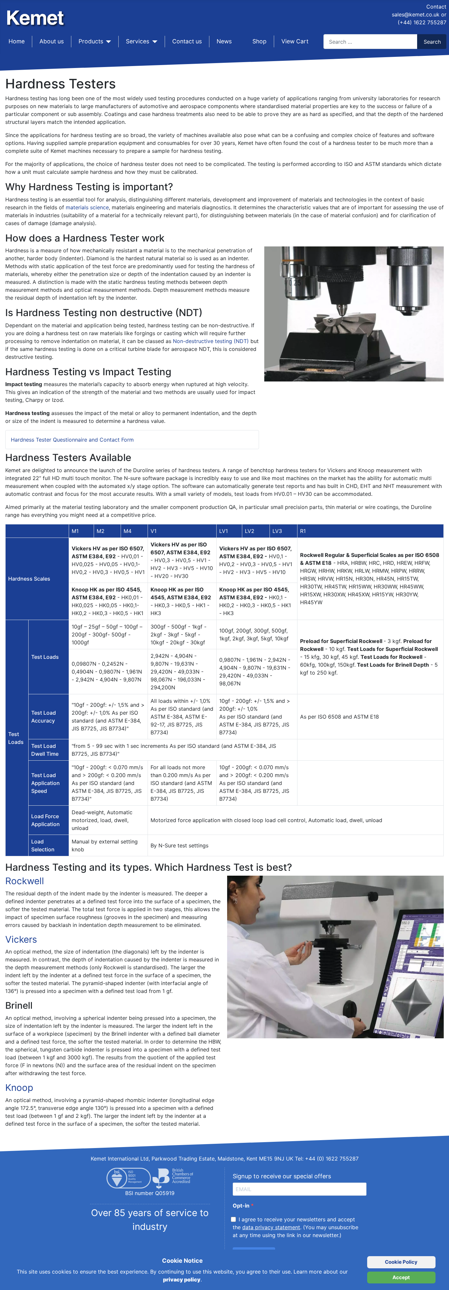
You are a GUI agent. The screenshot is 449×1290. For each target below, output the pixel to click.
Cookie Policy (401, 1262)
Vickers (21, 939)
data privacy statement (271, 1227)
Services (137, 41)
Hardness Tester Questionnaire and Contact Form (72, 439)
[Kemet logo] (37, 12)
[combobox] (370, 41)
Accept (401, 1277)
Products (91, 41)
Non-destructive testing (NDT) (211, 341)
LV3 (277, 531)
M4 (127, 531)
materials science (87, 207)
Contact (436, 6)
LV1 (223, 531)
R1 (303, 531)
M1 (75, 531)
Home (17, 41)
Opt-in (242, 1205)
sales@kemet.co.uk (415, 14)
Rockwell (24, 881)
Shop (259, 41)
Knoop (19, 1087)
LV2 (249, 531)
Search (432, 41)
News (224, 41)
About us (51, 41)
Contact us (187, 41)
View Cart (294, 41)
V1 (153, 531)
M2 (101, 531)
